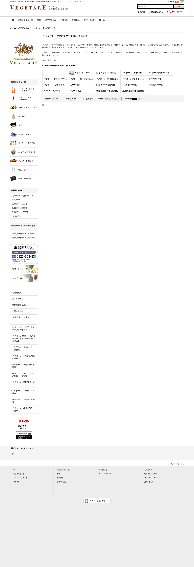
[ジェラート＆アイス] (24, 143)
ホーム (15, 470)
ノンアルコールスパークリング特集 (23, 348)
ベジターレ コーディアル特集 (23, 392)
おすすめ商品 (61, 482)
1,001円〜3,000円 (19, 204)
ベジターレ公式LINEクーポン (23, 383)
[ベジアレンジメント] (24, 152)
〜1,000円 (16, 200)
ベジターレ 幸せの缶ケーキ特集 (23, 409)
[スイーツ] (24, 125)
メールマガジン (18, 299)
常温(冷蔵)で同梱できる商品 (24, 233)
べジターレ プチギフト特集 (23, 400)
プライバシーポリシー (21, 317)
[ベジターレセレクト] (24, 161)
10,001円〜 (16, 216)
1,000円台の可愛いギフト (22, 196)
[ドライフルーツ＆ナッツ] (24, 134)
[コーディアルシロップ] (24, 107)
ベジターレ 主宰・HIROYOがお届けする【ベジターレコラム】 (23, 338)
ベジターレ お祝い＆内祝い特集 (23, 357)
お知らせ (104, 470)
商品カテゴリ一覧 (63, 470)
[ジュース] (24, 116)
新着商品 (60, 478)
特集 (58, 474)
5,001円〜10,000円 (20, 212)
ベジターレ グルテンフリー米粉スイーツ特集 (23, 374)
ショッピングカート (20, 478)
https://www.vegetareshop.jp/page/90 (58, 65)
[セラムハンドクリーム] (24, 170)
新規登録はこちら (157, 12)
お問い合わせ (17, 311)
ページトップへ (178, 464)
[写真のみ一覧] (135, 99)
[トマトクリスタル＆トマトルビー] (24, 89)
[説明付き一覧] (141, 99)
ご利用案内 (17, 293)
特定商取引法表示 (19, 305)
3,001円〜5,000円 (19, 208)
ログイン (142, 12)
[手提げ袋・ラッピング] (24, 178)
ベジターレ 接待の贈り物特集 (23, 365)
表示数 (48, 99)
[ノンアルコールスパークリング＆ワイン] (24, 98)
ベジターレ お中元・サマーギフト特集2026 (23, 328)
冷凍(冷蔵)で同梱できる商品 (24, 238)
